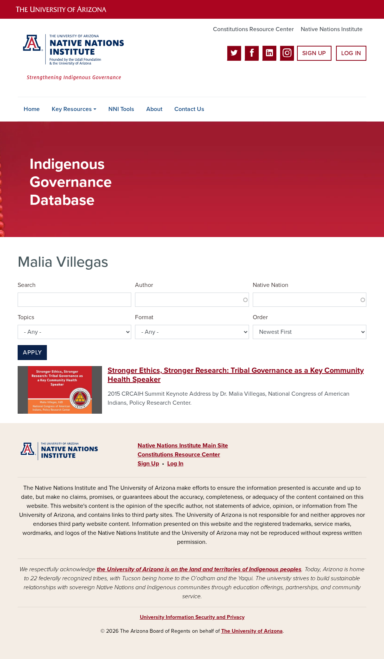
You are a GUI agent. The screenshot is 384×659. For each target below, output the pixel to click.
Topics (26, 317)
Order (260, 317)
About (154, 109)
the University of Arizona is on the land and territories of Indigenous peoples (199, 569)
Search (27, 285)
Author (144, 285)
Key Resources (72, 109)
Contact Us (189, 109)
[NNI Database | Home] (72, 58)
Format (144, 317)
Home (32, 109)
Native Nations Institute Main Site (183, 445)
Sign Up (314, 53)
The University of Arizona (252, 631)
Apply (32, 352)
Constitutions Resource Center (253, 29)
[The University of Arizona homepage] (67, 9)
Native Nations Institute (332, 29)
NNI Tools (121, 109)
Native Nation (270, 285)
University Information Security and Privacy (192, 617)
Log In (351, 53)
